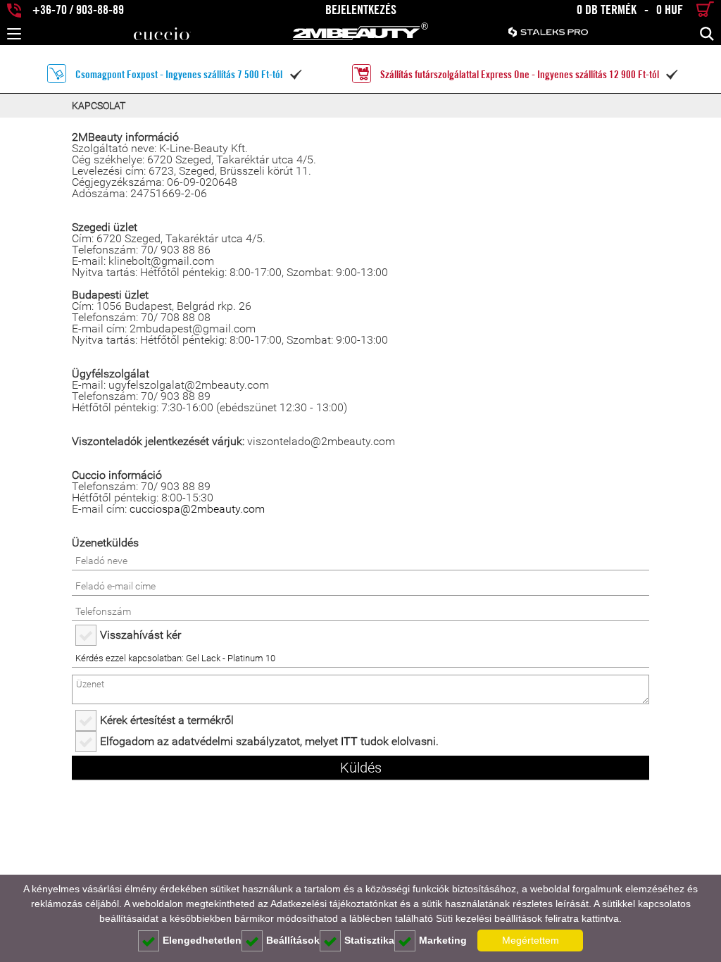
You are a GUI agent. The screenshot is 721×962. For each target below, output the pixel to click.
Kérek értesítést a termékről (167, 720)
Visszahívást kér (140, 635)
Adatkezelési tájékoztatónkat (333, 903)
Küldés (361, 767)
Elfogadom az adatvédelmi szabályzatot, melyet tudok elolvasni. (269, 741)
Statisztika (369, 940)
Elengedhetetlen (202, 940)
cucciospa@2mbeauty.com (197, 509)
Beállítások (293, 940)
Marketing (443, 940)
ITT (349, 741)
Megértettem (530, 940)
